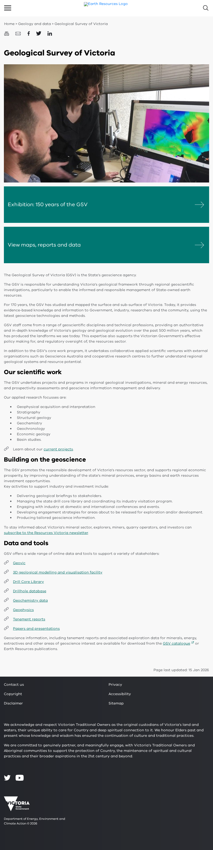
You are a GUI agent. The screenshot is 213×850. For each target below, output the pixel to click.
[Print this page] (7, 33)
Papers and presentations (36, 628)
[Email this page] (18, 33)
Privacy (115, 684)
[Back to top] (195, 758)
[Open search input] (205, 7)
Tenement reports (29, 619)
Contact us (14, 684)
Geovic (19, 563)
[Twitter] (7, 777)
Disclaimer (13, 703)
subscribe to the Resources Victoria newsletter (46, 532)
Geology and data (34, 23)
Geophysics (23, 609)
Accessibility (120, 693)
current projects (58, 449)
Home (9, 23)
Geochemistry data (30, 600)
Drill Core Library (28, 581)
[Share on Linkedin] (50, 33)
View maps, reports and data (44, 244)
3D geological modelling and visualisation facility (57, 572)
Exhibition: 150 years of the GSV (48, 204)
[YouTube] (20, 778)
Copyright (13, 693)
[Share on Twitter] (39, 33)
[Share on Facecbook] (29, 33)
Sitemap (116, 703)
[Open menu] (7, 7)
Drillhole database (29, 591)
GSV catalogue (176, 643)
